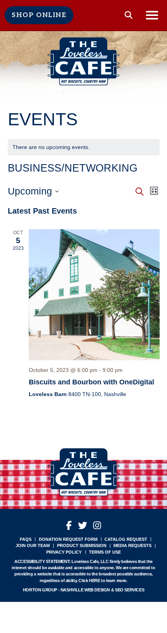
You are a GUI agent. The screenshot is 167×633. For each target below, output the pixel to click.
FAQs (25, 539)
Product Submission (81, 545)
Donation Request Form (68, 539)
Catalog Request (125, 539)
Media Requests (132, 545)
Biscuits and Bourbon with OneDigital (91, 382)
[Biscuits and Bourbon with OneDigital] (94, 294)
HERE (94, 580)
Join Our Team (33, 545)
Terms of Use (105, 552)
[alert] (84, 147)
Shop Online (39, 15)
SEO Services (129, 589)
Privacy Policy (64, 552)
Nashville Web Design (85, 589)
